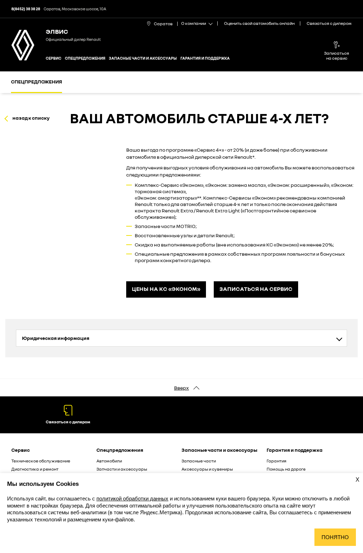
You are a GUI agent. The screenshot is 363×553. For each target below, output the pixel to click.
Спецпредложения (85, 58)
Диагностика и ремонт (34, 469)
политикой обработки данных (132, 498)
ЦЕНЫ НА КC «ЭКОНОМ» (166, 288)
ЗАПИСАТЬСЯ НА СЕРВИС (255, 288)
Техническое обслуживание (40, 460)
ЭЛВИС (57, 31)
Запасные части (199, 460)
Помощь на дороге (286, 469)
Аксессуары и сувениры (207, 469)
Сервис (53, 58)
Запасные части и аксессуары (143, 58)
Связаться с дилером (329, 23)
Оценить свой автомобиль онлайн (259, 23)
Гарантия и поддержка (205, 58)
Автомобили (109, 460)
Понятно (335, 537)
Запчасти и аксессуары (121, 469)
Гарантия (276, 460)
